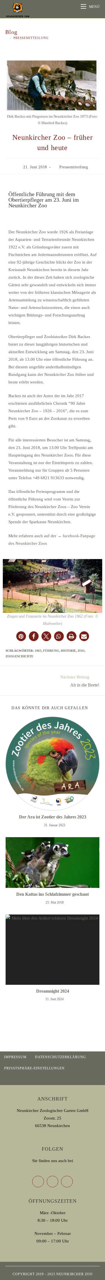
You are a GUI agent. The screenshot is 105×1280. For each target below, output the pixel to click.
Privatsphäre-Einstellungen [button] (34, 1068)
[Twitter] (38, 1182)
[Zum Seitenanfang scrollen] (98, 1079)
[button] (21, 636)
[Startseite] (6, 37)
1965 (38, 650)
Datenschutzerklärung (60, 1057)
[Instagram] (67, 1182)
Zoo (81, 650)
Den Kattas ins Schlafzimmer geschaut (52, 894)
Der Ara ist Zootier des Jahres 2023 (52, 816)
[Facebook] (53, 1182)
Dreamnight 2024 (52, 991)
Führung (51, 650)
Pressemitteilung (30, 37)
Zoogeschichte (19, 656)
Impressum (15, 1057)
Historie (68, 650)
